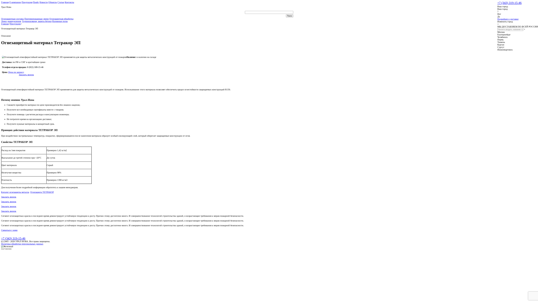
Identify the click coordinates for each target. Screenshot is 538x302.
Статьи (60, 2)
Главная (5, 2)
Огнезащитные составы (12, 19)
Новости (44, 2)
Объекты (52, 2)
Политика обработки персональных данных (22, 244)
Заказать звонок (26, 75)
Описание (6, 36)
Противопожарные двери (36, 19)
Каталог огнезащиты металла (15, 192)
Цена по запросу (16, 72)
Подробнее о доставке (508, 19)
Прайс (36, 2)
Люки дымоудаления (11, 21)
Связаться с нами (9, 230)
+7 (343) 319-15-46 (509, 2)
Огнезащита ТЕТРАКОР (42, 192)
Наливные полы (60, 21)
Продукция (27, 2)
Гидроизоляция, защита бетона (37, 21)
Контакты (69, 2)
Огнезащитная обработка (61, 19)
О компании (15, 2)
